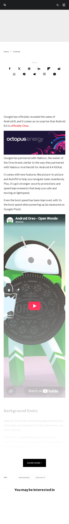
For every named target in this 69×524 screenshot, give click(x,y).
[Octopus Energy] (34, 153)
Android (9, 34)
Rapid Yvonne (11, 30)
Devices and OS (26, 34)
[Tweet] (19, 68)
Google (42, 34)
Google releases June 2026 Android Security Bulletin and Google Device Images (40, 502)
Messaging (25, 478)
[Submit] (59, 68)
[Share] (9, 68)
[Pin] (29, 68)
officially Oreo (20, 125)
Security (41, 478)
